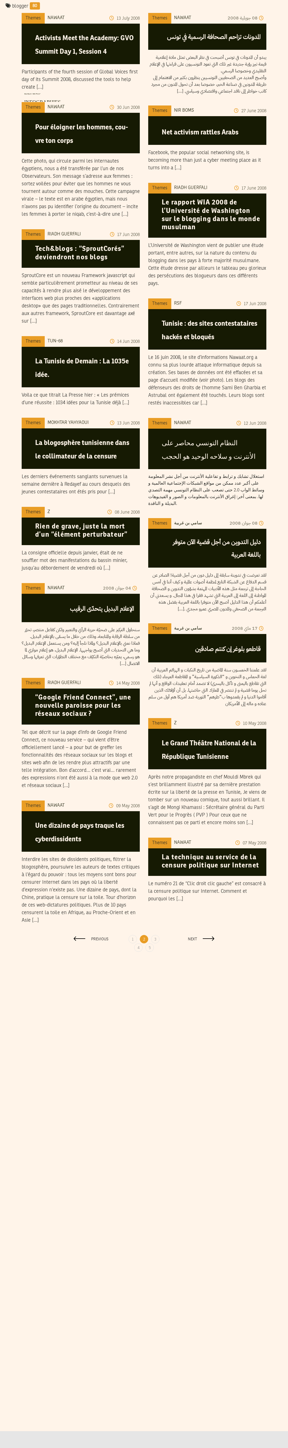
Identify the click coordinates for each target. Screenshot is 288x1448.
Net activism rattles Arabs (200, 132)
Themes (33, 18)
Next (192, 939)
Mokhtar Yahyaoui (68, 423)
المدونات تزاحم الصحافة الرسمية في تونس (214, 36)
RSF (178, 303)
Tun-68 (55, 341)
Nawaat (56, 18)
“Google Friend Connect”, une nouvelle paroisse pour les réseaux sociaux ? (83, 706)
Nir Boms (184, 110)
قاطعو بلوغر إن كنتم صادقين (228, 648)
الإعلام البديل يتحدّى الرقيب (102, 608)
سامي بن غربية (188, 523)
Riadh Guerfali (190, 188)
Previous (100, 939)
